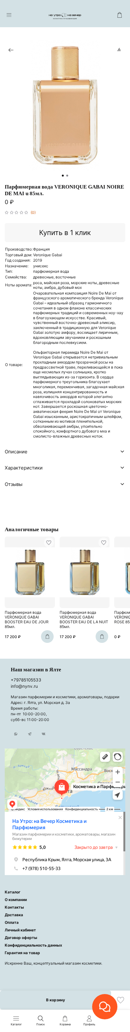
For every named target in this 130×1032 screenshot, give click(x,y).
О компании (16, 899)
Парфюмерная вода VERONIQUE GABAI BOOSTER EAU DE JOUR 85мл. (27, 619)
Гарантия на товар (22, 952)
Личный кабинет (20, 930)
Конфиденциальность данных (33, 945)
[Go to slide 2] (67, 176)
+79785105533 (26, 679)
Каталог (13, 892)
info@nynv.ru (24, 686)
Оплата (12, 922)
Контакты (14, 907)
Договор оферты (21, 937)
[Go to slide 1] (63, 176)
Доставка (14, 914)
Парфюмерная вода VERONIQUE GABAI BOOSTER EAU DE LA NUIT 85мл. (84, 619)
